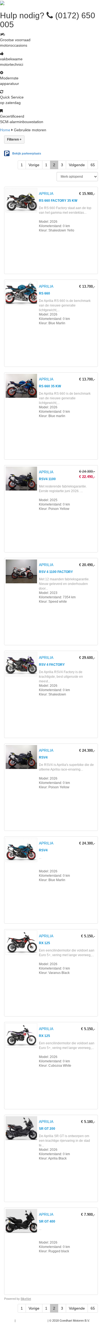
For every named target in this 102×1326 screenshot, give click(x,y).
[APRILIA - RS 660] (52, 324)
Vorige (34, 165)
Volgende (77, 165)
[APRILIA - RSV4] (52, 788)
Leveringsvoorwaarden (31, 1320)
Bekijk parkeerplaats (26, 153)
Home (5, 130)
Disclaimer (7, 1320)
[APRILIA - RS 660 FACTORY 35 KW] (52, 231)
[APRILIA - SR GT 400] (52, 1252)
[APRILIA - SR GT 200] (52, 1159)
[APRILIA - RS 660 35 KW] (52, 417)
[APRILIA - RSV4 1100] (52, 509)
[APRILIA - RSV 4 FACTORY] (52, 695)
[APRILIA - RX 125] (52, 973)
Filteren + (14, 139)
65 (93, 165)
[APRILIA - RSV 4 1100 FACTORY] (52, 602)
